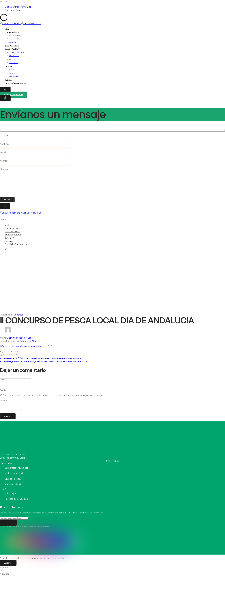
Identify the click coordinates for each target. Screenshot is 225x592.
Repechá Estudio (42, 527)
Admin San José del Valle (20, 338)
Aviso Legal (10, 493)
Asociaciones (13, 63)
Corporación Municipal (16, 39)
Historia (11, 69)
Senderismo (13, 73)
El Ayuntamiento (12, 32)
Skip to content (13, 10)
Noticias (8, 80)
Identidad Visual (13, 484)
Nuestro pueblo (11, 49)
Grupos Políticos (14, 35)
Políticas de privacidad (16, 499)
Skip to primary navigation (18, 7)
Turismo (8, 66)
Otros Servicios (14, 56)
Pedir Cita (12, 42)
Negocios (12, 59)
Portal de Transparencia (15, 83)
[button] (5, 90)
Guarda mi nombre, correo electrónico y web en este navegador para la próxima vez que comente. (53, 395)
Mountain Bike (14, 76)
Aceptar (8, 563)
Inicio (7, 29)
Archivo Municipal (14, 473)
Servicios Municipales (16, 52)
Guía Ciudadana (12, 46)
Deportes (18, 315)
